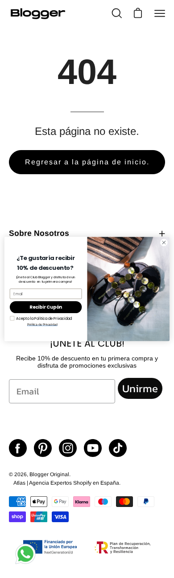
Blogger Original (49, 474)
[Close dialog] (164, 242)
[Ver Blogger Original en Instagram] (68, 448)
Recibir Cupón (45, 307)
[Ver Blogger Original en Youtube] (93, 448)
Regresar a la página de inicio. (87, 162)
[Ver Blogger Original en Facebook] (18, 448)
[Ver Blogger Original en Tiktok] (118, 448)
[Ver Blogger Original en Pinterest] (43, 448)
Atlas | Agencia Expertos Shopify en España (66, 483)
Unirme (140, 388)
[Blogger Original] (38, 14)
